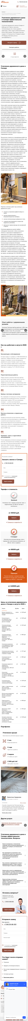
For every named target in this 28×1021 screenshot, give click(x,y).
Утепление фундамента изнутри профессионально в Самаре (12, 823)
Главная (3, 11)
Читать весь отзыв (6, 812)
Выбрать (14, 517)
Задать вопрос (8, 481)
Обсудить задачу (12, 42)
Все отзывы (23, 802)
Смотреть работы (14, 47)
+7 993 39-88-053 (23, 2)
